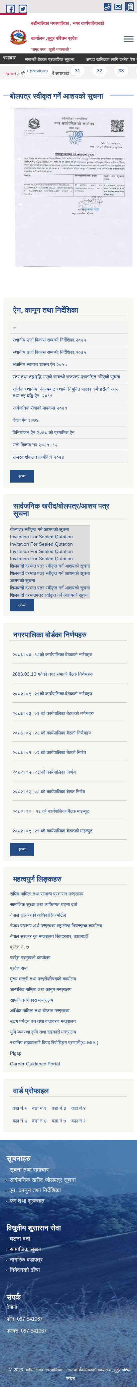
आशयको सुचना (22, 580)
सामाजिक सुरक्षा (25, 1249)
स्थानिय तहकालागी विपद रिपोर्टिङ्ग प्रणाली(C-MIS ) (54, 1042)
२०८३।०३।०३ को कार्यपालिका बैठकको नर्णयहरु (53, 713)
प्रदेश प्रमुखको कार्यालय (30, 957)
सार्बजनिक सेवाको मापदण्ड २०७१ (40, 408)
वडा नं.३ (59, 1108)
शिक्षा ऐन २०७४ (26, 420)
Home (9, 73)
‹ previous (29, 70)
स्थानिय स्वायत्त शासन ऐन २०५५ (40, 364)
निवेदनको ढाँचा (25, 1270)
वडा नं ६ (39, 1120)
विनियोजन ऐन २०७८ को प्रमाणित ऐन (43, 432)
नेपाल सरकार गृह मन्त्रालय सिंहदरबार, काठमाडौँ (49, 936)
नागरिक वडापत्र (26, 1260)
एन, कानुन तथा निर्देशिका (35, 1190)
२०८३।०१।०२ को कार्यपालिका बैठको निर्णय (49, 752)
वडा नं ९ (78, 1120)
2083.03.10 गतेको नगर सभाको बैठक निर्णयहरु (52, 674)
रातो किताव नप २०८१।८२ (35, 444)
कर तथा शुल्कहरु (27, 1201)
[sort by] (15, 327)
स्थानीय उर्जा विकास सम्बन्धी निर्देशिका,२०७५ (49, 340)
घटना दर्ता (20, 1239)
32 (91, 70)
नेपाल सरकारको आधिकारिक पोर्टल (38, 915)
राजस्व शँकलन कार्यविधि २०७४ (38, 457)
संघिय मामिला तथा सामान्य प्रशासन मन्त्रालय (46, 893)
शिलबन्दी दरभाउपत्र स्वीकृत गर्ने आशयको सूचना (49, 595)
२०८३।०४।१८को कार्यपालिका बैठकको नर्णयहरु (52, 654)
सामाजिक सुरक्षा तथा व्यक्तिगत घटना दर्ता (43, 904)
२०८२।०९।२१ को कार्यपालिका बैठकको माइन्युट (52, 830)
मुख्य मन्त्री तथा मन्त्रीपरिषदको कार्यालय (43, 978)
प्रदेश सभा (19, 968)
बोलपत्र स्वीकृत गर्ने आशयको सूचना (39, 529)
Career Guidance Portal (35, 1063)
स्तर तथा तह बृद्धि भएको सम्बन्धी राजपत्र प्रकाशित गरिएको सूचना (66, 376)
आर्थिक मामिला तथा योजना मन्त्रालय (39, 1010)
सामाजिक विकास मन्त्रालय (31, 1000)
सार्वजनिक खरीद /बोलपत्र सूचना (43, 1180)
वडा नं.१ (20, 1108)
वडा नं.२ (39, 1108)
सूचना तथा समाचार (29, 1170)
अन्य (22, 476)
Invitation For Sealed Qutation (41, 536)
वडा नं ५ (20, 1120)
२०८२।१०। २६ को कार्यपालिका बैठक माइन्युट (50, 811)
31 (69, 70)
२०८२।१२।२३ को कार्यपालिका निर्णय (44, 772)
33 (113, 70)
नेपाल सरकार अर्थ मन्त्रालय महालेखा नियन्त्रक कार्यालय (56, 925)
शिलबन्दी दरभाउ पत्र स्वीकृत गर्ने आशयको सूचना (50, 566)
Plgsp (16, 1053)
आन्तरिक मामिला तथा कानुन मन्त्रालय (40, 989)
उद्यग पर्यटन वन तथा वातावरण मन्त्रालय (43, 1021)
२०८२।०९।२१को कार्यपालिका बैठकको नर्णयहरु (52, 693)
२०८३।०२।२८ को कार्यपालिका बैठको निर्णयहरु (51, 732)
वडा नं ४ (78, 1108)
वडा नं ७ (59, 1120)
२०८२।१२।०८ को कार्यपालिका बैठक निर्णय (48, 791)
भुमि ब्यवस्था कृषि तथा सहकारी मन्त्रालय (43, 1032)
